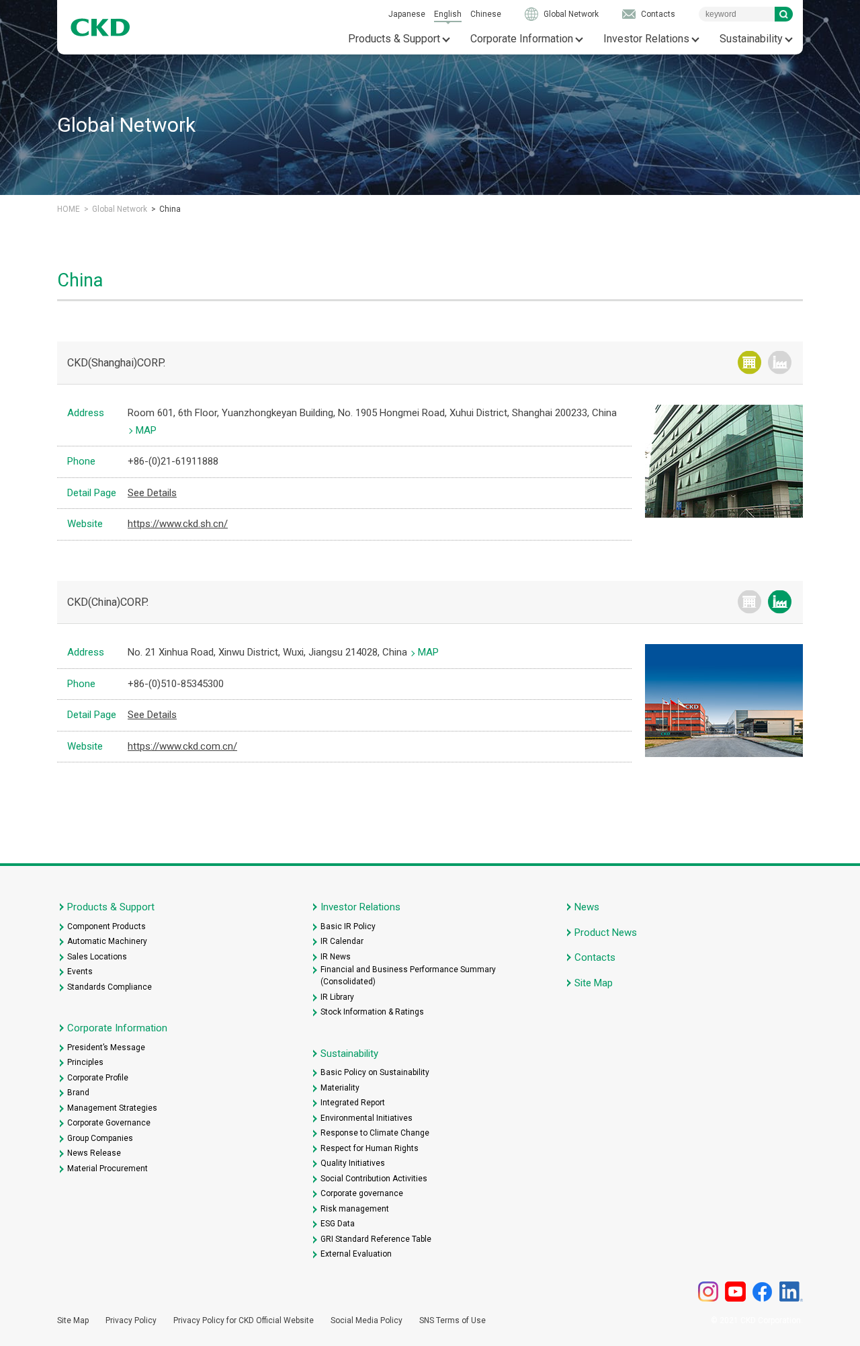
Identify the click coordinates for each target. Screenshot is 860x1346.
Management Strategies (112, 1108)
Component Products (106, 926)
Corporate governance (361, 1193)
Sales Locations (97, 956)
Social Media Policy (366, 1320)
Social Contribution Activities (373, 1178)
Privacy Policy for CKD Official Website (243, 1320)
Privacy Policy (131, 1320)
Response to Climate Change (374, 1133)
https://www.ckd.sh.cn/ (178, 524)
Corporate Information (521, 38)
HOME (68, 209)
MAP (146, 430)
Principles (85, 1062)
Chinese (485, 14)
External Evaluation (356, 1254)
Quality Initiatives (352, 1163)
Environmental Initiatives (366, 1118)
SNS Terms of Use (452, 1320)
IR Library (337, 997)
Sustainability (751, 38)
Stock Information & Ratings (372, 1012)
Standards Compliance (109, 987)
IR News (335, 956)
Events (80, 971)
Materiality (339, 1088)
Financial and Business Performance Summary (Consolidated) (408, 975)
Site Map (593, 983)
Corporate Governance (108, 1122)
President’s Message (106, 1047)
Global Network (571, 14)
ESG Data (337, 1223)
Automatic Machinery (107, 941)
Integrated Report (352, 1102)
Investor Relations (646, 38)
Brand (78, 1092)
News (586, 907)
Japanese (406, 14)
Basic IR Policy (348, 926)
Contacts (658, 14)
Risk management (354, 1209)
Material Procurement (107, 1168)
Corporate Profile (97, 1077)
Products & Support (394, 38)
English (448, 14)
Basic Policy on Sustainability (374, 1072)
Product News (605, 932)
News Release (94, 1153)
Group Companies (100, 1138)
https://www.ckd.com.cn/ (182, 746)
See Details (152, 493)
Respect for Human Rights (369, 1148)
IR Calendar (341, 941)
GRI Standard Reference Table (375, 1239)
